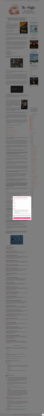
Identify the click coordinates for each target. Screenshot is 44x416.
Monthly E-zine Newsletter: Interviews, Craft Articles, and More (21, 211)
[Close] (30, 196)
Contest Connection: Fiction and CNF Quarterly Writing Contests (21, 210)
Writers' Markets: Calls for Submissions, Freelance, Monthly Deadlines (22, 213)
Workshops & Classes (17, 212)
